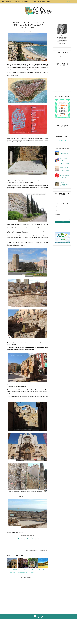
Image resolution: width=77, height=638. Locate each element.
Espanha (28, 29)
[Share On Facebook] (23, 538)
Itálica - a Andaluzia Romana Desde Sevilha (64, 184)
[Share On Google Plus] (27, 538)
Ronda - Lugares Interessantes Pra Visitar (64, 153)
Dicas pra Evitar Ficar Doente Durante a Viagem (64, 169)
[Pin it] (32, 538)
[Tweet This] (18, 538)
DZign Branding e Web (21, 632)
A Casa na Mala (10, 632)
